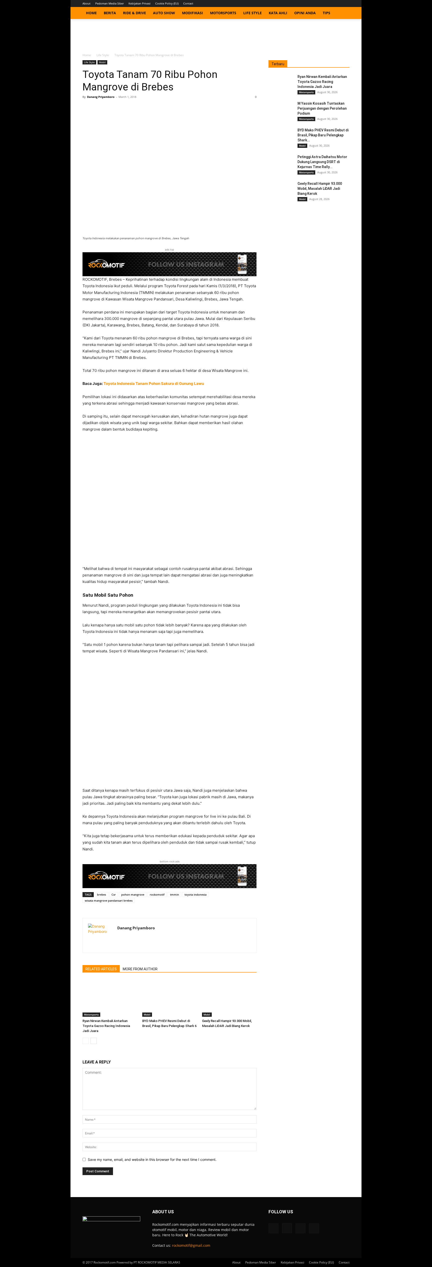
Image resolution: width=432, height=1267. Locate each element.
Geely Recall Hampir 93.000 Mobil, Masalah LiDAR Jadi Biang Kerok (320, 189)
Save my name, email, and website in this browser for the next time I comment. (152, 1159)
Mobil (102, 62)
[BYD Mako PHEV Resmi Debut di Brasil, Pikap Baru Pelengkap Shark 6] (169, 998)
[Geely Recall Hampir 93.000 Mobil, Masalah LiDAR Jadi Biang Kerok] (229, 998)
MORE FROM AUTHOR (140, 969)
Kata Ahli (278, 12)
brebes (101, 894)
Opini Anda (305, 12)
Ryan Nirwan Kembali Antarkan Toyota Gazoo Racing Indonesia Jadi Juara (106, 1026)
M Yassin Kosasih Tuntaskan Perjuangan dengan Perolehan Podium (322, 108)
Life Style (252, 12)
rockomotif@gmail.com (191, 1245)
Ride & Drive (134, 12)
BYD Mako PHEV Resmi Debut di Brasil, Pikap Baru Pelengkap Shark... (323, 135)
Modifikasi (192, 12)
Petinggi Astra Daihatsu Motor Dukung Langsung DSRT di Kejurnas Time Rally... (322, 162)
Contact (188, 3)
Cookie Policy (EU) (166, 3)
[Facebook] (321, 3)
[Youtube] (346, 3)
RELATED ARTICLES (101, 969)
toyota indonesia (195, 894)
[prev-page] (85, 1041)
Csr (114, 894)
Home (91, 12)
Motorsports (223, 12)
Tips (326, 12)
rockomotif (157, 894)
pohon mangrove (132, 894)
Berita (110, 12)
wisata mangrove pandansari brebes (108, 900)
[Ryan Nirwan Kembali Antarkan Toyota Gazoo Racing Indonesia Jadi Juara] (109, 998)
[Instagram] (329, 3)
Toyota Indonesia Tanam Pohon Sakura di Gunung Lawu (154, 383)
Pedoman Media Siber (109, 3)
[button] (344, 13)
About (86, 3)
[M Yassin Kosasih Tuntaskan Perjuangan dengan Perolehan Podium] (281, 109)
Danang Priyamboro (100, 97)
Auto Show (164, 12)
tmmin (174, 894)
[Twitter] (337, 3)
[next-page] (93, 1041)
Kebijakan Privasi (139, 3)
